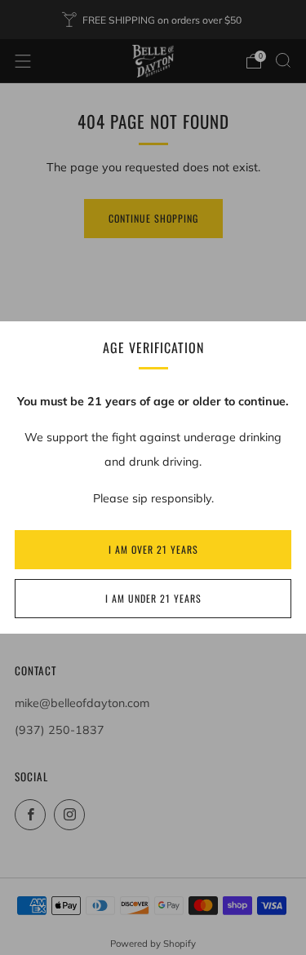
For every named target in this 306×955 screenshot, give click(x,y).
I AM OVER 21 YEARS (153, 549)
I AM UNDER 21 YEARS (153, 598)
